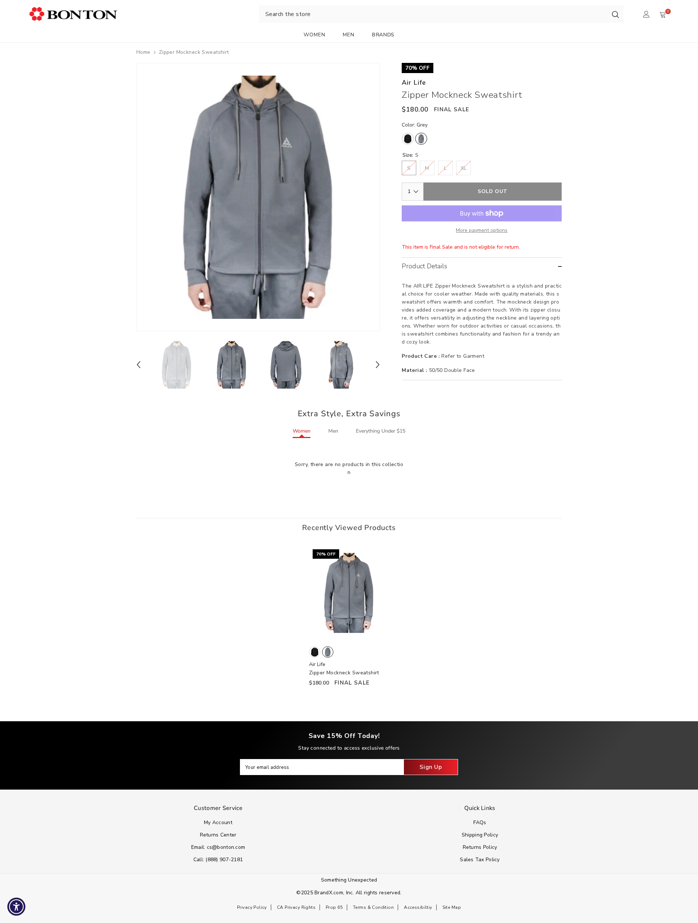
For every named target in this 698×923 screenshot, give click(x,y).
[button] (138, 364)
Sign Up (431, 767)
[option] (258, 197)
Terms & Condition (373, 907)
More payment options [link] (482, 230)
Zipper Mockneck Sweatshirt (344, 672)
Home (143, 52)
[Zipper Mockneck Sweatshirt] (349, 593)
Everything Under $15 (380, 431)
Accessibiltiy (418, 907)
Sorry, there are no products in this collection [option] (349, 468)
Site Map (451, 907)
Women (301, 431)
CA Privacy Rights (296, 907)
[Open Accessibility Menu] (16, 907)
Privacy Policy (252, 907)
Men (333, 431)
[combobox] (433, 14)
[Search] (615, 14)
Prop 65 (334, 907)
